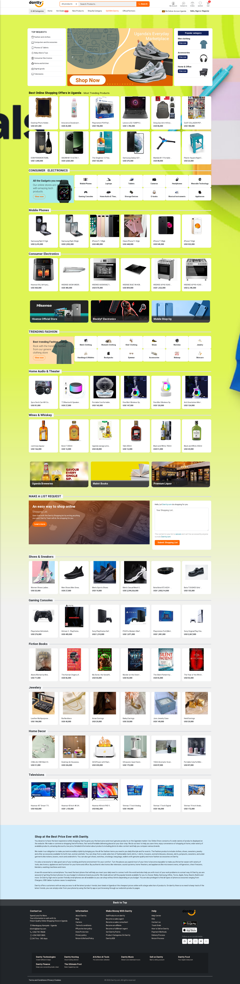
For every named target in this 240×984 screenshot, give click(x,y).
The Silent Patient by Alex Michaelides (162, 675)
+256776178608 (38, 932)
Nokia (156, 875)
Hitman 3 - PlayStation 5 (71, 631)
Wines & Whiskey (40, 415)
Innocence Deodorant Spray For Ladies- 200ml (71, 123)
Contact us (156, 922)
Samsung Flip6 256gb (70, 241)
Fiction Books (38, 644)
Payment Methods (159, 932)
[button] (72, 57)
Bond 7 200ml (67, 446)
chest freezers (196, 865)
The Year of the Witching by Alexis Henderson (193, 675)
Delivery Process (158, 935)
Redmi (197, 875)
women (75, 854)
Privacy (51, 980)
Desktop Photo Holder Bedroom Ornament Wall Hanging (40, 123)
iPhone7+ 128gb (98, 241)
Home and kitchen (41, 63)
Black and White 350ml (193, 446)
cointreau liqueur (37, 446)
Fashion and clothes (42, 37)
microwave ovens (171, 865)
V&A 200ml (127, 446)
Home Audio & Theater (44, 371)
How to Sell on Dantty (160, 929)
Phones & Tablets (41, 48)
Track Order (156, 925)
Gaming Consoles (41, 600)
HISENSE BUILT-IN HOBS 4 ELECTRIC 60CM (132, 285)
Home (50, 11)
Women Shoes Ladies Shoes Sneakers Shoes (40, 588)
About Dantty (81, 916)
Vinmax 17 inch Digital (162, 806)
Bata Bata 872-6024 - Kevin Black (162, 588)
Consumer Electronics (43, 58)
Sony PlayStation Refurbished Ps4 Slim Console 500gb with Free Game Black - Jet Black (101, 631)
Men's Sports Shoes (100, 588)
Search (144, 4)
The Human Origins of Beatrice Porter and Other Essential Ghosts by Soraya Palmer (71, 675)
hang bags (118, 857)
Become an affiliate (113, 925)
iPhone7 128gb (159, 241)
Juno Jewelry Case (160, 718)
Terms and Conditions (37, 980)
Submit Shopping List (167, 542)
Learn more (39, 524)
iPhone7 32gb (189, 241)
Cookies (58, 980)
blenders (38, 867)
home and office (82, 865)
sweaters (192, 851)
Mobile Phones (39, 210)
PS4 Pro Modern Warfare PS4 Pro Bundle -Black (132, 631)
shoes (184, 851)
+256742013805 (38, 935)
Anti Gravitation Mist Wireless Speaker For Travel (193, 402)
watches (100, 857)
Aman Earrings (98, 718)
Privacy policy (81, 935)
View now (182, 43)
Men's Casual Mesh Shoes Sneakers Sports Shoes (132, 588)
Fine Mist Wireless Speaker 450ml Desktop (132, 402)
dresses (169, 854)
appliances (54, 865)
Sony (186, 875)
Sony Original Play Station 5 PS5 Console (193, 631)
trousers (147, 854)
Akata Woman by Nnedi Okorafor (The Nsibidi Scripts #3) (40, 675)
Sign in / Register (202, 11)
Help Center (156, 916)
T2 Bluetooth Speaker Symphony (71, 402)
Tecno (175, 875)
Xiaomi (191, 875)
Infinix (170, 875)
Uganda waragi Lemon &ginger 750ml (101, 446)
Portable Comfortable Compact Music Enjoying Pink (101, 402)
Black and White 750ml (162, 446)
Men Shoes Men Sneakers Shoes (71, 588)
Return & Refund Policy (85, 938)
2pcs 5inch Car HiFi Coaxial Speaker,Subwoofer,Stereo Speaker (40, 402)
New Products (78, 11)
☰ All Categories (37, 11)
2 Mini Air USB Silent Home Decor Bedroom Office (40, 762)
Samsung (163, 875)
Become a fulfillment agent (117, 929)
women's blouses (159, 854)
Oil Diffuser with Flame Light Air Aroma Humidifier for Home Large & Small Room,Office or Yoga (101, 762)
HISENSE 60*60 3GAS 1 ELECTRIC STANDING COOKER (162, 285)
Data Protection (82, 932)
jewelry (199, 851)
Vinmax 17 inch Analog (132, 806)
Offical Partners (129, 11)
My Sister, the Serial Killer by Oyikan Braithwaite (101, 675)
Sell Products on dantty (115, 916)
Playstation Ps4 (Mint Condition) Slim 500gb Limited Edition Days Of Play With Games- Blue (162, 631)
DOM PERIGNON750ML (40, 158)
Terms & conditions (83, 925)
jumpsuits (183, 854)
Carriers (79, 922)
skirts (176, 854)
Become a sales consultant (117, 922)
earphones (71, 880)
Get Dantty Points (113, 932)
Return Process (158, 938)
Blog (77, 919)
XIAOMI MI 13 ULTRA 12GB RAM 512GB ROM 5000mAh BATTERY (71, 158)
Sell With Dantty (112, 11)
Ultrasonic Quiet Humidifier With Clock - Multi (132, 762)
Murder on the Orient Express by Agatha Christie (132, 675)
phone (82, 872)
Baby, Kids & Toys (41, 53)
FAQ (153, 919)
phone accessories (180, 878)
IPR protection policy (84, 929)
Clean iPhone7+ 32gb (131, 241)
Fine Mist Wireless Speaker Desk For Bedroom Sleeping (162, 402)
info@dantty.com (39, 929)
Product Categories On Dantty (118, 935)
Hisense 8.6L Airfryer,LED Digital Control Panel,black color (40, 285)
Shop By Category (95, 11)
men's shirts (131, 854)
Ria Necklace (67, 718)
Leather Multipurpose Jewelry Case (40, 718)
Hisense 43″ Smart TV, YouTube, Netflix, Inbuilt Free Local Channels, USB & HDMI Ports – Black (40, 806)
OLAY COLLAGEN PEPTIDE (193, 123)
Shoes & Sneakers (41, 556)
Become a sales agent (115, 919)
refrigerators (184, 865)
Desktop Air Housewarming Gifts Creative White (71, 762)
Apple (181, 875)
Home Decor (37, 731)
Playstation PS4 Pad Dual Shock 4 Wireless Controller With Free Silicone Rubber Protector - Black (101, 123)
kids (83, 854)
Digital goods (39, 69)
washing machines (50, 867)
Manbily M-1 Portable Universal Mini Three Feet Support (162, 158)
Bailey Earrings (128, 718)
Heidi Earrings (189, 718)
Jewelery (35, 687)
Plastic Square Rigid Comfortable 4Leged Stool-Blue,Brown (193, 158)
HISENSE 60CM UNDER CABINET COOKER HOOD (71, 285)
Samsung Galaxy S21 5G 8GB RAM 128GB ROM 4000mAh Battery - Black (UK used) (132, 158)
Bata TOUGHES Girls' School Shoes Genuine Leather (193, 588)
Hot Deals (62, 11)
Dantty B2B (110, 938)
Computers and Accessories (45, 42)
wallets (126, 857)
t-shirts (140, 854)
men (69, 854)
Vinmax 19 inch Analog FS (193, 806)
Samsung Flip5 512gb (39, 241)
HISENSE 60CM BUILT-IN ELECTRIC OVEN (101, 285)
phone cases (59, 880)
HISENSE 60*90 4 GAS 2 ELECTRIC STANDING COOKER (193, 285)
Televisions (38, 74)
